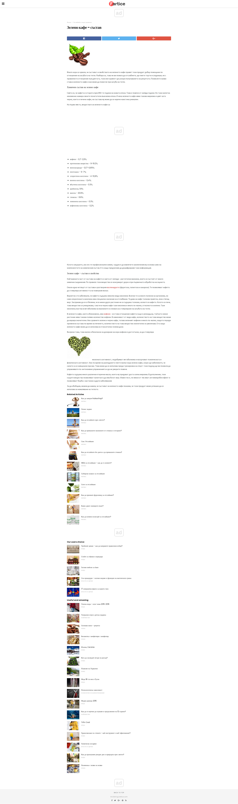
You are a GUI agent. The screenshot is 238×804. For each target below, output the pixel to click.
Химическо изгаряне (89, 743)
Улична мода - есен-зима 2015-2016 (95, 604)
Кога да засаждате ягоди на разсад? (94, 658)
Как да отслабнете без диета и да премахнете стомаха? (101, 452)
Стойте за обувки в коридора (92, 556)
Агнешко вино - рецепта (90, 625)
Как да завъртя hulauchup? (92, 398)
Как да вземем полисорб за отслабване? (96, 516)
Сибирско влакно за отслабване (93, 473)
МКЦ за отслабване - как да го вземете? (96, 463)
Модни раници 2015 (89, 701)
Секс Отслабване (87, 441)
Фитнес (69, 22)
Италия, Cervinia (87, 647)
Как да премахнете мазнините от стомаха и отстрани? (101, 430)
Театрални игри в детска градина (93, 615)
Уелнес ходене (86, 409)
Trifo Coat (85, 722)
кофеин (107, 314)
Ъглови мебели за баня (89, 567)
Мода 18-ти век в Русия (90, 679)
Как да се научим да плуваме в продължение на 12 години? (103, 711)
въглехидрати (113, 287)
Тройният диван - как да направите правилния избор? (101, 546)
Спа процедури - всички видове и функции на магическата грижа (106, 578)
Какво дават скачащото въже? (92, 506)
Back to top (119, 793)
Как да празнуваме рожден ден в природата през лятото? (102, 754)
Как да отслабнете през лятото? (93, 420)
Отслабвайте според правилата (82, 22)
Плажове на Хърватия (89, 668)
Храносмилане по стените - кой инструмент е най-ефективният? (106, 733)
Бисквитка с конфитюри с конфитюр (95, 636)
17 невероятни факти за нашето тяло (94, 589)
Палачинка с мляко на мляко (91, 765)
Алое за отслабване (88, 484)
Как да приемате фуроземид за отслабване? (97, 495)
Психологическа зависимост (91, 690)
